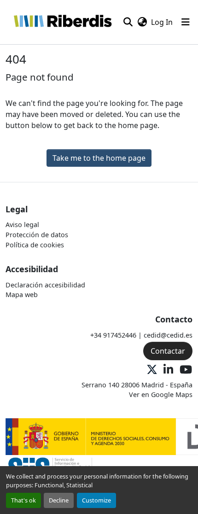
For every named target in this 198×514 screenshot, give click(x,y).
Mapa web (22, 294)
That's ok (23, 500)
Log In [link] (162, 22)
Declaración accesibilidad (45, 284)
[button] (62, 22)
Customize (96, 500)
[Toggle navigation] (185, 22)
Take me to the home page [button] (99, 158)
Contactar (168, 351)
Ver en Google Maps (160, 394)
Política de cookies (35, 244)
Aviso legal (22, 224)
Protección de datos (37, 234)
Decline (59, 500)
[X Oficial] (151, 370)
